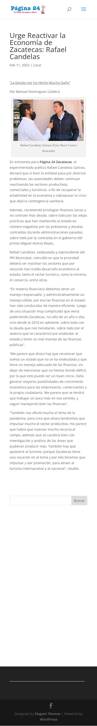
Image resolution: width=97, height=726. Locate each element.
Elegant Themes (48, 713)
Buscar (79, 500)
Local (37, 65)
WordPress (48, 719)
